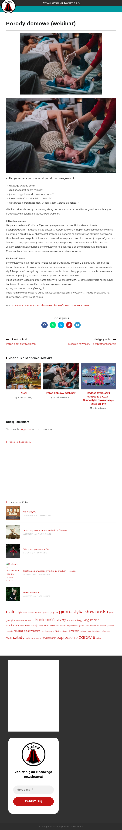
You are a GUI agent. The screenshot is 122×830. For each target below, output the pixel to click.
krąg (79, 620)
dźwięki (31, 612)
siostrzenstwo (32, 630)
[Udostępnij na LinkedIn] (77, 325)
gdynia (54, 612)
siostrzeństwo (48, 631)
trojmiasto (96, 631)
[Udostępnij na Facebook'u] (44, 325)
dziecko (20, 305)
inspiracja (20, 620)
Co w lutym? (29, 512)
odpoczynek (72, 626)
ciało (11, 611)
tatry (89, 631)
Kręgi (23, 393)
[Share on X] (61, 325)
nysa (41, 626)
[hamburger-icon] (118, 9)
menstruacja (31, 625)
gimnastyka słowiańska (83, 611)
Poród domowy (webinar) (61, 393)
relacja (18, 630)
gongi (111, 612)
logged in (26, 429)
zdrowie (87, 637)
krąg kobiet (91, 620)
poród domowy (72, 305)
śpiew (98, 638)
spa (57, 631)
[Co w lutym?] (13, 513)
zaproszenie (67, 637)
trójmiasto (106, 631)
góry (8, 620)
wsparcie (37, 638)
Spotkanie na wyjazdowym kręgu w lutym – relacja (49, 571)
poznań (103, 626)
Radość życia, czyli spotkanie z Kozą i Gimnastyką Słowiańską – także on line (98, 398)
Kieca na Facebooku (20, 442)
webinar (85, 305)
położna (53, 305)
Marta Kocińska (31, 592)
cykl (25, 612)
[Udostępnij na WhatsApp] (53, 325)
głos (13, 620)
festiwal (38, 612)
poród (61, 305)
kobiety (61, 620)
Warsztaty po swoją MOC (36, 549)
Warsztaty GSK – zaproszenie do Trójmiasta (45, 530)
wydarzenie (49, 637)
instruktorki (29, 620)
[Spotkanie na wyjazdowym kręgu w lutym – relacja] (13, 572)
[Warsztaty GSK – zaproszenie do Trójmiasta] (13, 532)
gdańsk (46, 612)
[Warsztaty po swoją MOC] (13, 551)
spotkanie (64, 631)
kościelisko (71, 620)
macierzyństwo (40, 305)
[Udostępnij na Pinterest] (69, 325)
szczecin (74, 630)
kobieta (28, 305)
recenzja (9, 631)
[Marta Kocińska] (13, 594)
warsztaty (15, 637)
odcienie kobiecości (55, 625)
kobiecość (44, 619)
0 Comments (45, 515)
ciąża (13, 305)
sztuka (83, 631)
